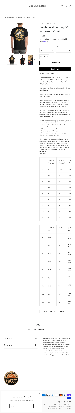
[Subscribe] (31, 406)
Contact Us (61, 406)
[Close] (39, 393)
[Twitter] (65, 401)
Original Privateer (37, 6)
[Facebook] (62, 401)
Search (46, 405)
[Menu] (6, 6)
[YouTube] (70, 401)
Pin (63, 311)
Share (54, 311)
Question (9, 338)
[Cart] (69, 5)
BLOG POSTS (67, 408)
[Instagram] (59, 401)
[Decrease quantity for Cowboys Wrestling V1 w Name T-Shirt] (40, 56)
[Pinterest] (67, 401)
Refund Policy (52, 406)
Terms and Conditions (65, 405)
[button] (66, 6)
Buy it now (55, 69)
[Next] (34, 59)
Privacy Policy (53, 405)
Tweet (45, 311)
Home (6, 17)
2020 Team (59, 408)
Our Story (68, 406)
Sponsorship (51, 408)
